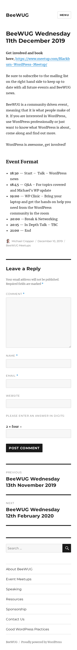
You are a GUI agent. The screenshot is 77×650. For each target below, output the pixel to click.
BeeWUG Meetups (18, 245)
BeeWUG (17, 15)
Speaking (14, 589)
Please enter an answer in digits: (35, 415)
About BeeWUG (19, 569)
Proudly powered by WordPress (41, 642)
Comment (15, 294)
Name (12, 355)
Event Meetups (18, 579)
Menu (64, 15)
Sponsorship (16, 609)
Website (13, 395)
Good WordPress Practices (27, 629)
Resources (14, 599)
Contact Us (15, 619)
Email (12, 375)
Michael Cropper (23, 241)
